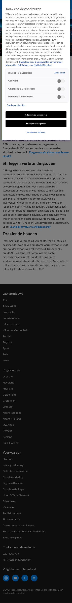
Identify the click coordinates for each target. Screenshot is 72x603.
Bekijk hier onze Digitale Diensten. (35, 65)
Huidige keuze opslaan (36, 123)
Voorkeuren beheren (36, 132)
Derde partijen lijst (16, 105)
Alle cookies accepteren (36, 115)
